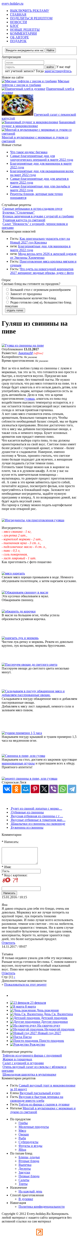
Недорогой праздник (59, 1029)
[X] (44, 789)
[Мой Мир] (25, 789)
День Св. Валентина (58, 1014)
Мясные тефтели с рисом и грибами (35, 83)
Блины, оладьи (29, 1157)
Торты (23, 1184)
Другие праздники (54, 1021)
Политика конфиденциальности (42, 1206)
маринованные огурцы (18, 763)
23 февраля (37, 1002)
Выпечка (25, 1165)
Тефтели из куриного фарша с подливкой (32, 1055)
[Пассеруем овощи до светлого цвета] (29, 664)
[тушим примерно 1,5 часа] (22, 733)
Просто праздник (51, 1040)
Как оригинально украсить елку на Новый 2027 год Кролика (40, 240)
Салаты (24, 1180)
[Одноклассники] (16, 789)
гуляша (29, 398)
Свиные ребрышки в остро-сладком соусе (32, 208)
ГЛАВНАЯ (18, 14)
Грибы (23, 1123)
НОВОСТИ (18, 22)
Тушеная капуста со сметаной (24, 220)
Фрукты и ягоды (30, 1146)
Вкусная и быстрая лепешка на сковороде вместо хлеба (36, 1098)
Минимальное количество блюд (32, 298)
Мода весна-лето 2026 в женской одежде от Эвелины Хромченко (43, 255)
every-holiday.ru (12, 3)
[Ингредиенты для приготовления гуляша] (33, 520)
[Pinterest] (35, 789)
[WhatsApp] (63, 789)
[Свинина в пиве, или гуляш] (23, 756)
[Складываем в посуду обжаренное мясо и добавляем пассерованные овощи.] (39, 695)
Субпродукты (28, 1142)
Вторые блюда (29, 1161)
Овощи (24, 1134)
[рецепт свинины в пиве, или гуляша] (29, 778)
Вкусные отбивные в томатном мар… (38, 820)
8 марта (30, 1006)
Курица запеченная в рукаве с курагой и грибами (38, 216)
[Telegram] (72, 789)
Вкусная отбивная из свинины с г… (36, 816)
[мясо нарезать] (13, 573)
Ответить (8, 943)
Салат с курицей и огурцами (23, 1063)
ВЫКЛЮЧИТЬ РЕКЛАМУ (29, 10)
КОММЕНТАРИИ (23, 33)
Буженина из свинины (26, 827)
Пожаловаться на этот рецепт (25, 984)
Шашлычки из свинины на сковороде (37, 823)
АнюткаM (25, 353)
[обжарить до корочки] (19, 611)
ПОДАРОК (18, 41)
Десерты (25, 1168)
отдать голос (15, 310)
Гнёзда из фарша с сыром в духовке (44, 1104)
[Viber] (53, 789)
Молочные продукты (34, 1127)
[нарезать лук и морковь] (20, 638)
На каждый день (30, 1191)
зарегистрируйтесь (57, 71)
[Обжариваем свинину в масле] (25, 592)
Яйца (22, 1149)
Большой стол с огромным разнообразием (40, 289)
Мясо (22, 1130)
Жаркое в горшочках (17, 1059)
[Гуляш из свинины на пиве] (23, 345)
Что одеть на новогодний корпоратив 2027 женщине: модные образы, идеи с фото (42, 271)
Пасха (27, 1037)
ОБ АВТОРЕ (19, 37)
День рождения (47, 1010)
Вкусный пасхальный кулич (40, 1093)
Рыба (22, 1138)
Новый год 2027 (49, 1033)
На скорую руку (48, 1025)
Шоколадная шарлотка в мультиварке (29, 1074)
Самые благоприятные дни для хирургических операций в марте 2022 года (41, 157)
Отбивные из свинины (27, 812)
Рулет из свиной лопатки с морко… (36, 808)
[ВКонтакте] (7, 789)
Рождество (37, 1044)
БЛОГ (14, 26)
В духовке (26, 1199)
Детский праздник (53, 1018)
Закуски (24, 1172)
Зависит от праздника (25, 294)
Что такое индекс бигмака (28, 152)
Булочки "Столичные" (19, 212)
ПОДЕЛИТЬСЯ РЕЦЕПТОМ (31, 18)
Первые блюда (29, 1176)
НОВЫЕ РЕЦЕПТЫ (25, 29)
